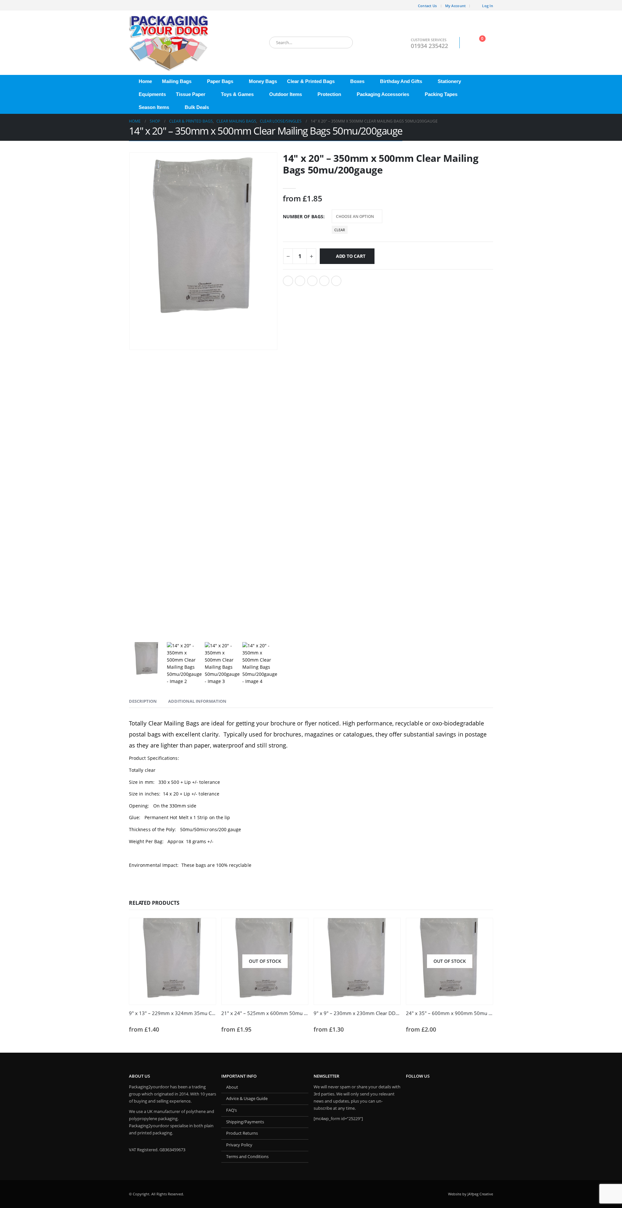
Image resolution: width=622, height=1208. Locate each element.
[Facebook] (133, 5)
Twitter (300, 281)
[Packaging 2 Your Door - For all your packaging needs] (169, 43)
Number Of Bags (303, 216)
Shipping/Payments (245, 1122)
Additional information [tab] (197, 701)
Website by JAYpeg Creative (470, 1193)
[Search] (343, 42)
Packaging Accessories (383, 94)
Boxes (357, 81)
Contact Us (427, 5)
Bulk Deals (197, 107)
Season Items (154, 107)
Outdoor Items (285, 94)
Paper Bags (220, 81)
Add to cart (350, 256)
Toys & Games (237, 94)
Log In (487, 5)
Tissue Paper (190, 94)
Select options (297, 929)
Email (336, 281)
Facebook (288, 281)
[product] (172, 961)
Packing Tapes (441, 94)
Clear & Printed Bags (311, 81)
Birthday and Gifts (401, 81)
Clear (339, 229)
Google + (324, 281)
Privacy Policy (239, 1145)
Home (145, 81)
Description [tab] (143, 701)
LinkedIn (312, 281)
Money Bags (263, 81)
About (232, 1087)
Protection (329, 94)
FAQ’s (231, 1110)
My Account (455, 5)
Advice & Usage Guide (247, 1098)
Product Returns (242, 1133)
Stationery (449, 81)
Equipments (152, 94)
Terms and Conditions (247, 1156)
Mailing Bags (176, 81)
